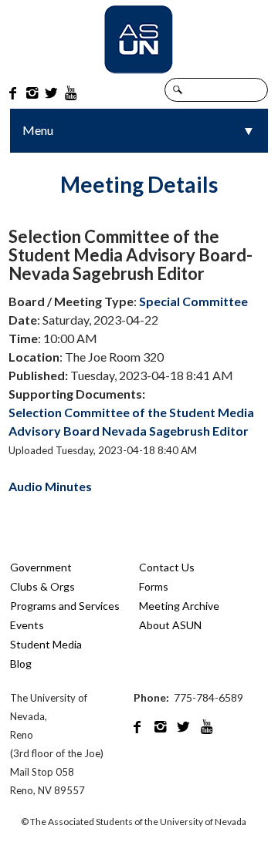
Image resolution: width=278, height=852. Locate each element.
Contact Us (167, 567)
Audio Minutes (50, 486)
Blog (21, 663)
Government (41, 567)
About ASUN (170, 624)
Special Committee (193, 301)
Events (27, 624)
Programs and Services (65, 605)
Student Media (46, 644)
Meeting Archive (179, 605)
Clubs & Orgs (42, 586)
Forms (153, 586)
